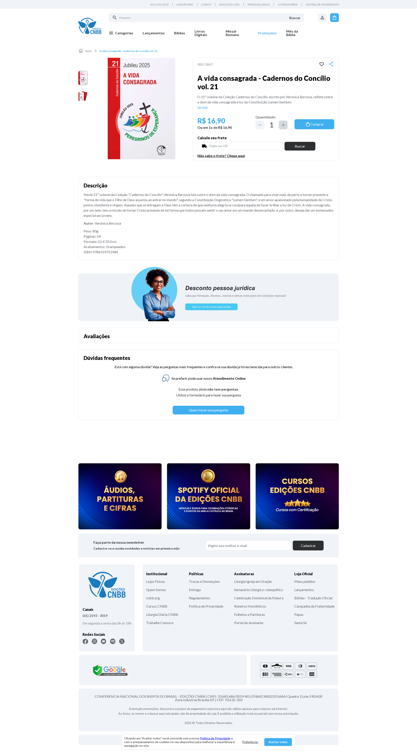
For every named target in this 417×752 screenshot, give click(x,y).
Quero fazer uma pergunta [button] (208, 410)
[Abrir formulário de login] (322, 17)
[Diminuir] (259, 125)
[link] (205, 33)
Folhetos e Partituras (249, 614)
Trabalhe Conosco (160, 623)
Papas (298, 614)
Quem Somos (156, 590)
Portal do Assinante (248, 623)
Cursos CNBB (156, 606)
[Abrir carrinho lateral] (334, 17)
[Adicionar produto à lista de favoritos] (321, 64)
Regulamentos (199, 598)
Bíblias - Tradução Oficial (313, 598)
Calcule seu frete (212, 138)
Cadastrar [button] (308, 545)
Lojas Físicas (155, 581)
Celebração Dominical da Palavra (258, 598)
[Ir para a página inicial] (89, 26)
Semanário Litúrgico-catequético (258, 590)
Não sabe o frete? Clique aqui (221, 155)
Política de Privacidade (206, 606)
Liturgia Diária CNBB (162, 614)
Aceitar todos (278, 742)
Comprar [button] (317, 124)
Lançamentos (304, 590)
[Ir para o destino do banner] (208, 294)
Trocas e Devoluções (204, 581)
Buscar (295, 18)
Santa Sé (300, 623)
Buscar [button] (300, 146)
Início (88, 51)
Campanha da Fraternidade (314, 606)
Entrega (195, 590)
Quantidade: (265, 117)
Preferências (250, 742)
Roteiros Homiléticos (250, 606)
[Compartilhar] (331, 64)
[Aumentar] (283, 125)
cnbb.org (153, 598)
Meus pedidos (304, 581)
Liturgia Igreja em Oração (253, 581)
